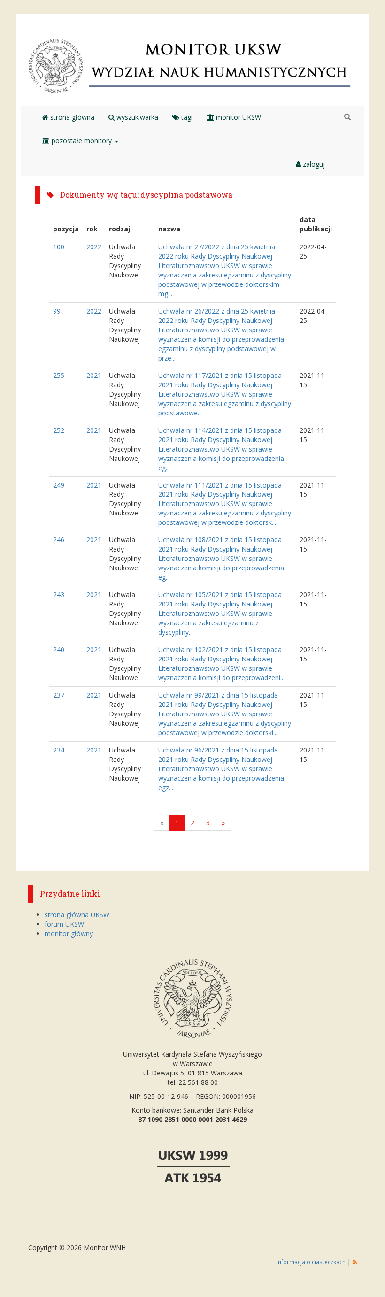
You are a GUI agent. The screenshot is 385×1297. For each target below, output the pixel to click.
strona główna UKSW (77, 914)
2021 (93, 375)
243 (58, 594)
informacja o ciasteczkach (312, 1262)
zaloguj (313, 164)
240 (58, 649)
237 (58, 695)
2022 (93, 246)
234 (58, 749)
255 (58, 375)
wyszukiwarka (136, 117)
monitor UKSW (237, 117)
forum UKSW (64, 924)
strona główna (71, 117)
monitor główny (69, 933)
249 (58, 485)
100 (58, 246)
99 (57, 311)
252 (58, 430)
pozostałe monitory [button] (82, 140)
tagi (185, 117)
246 (58, 539)
